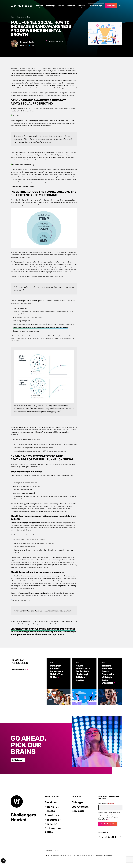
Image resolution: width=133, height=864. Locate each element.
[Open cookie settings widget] (3, 860)
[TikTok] (120, 837)
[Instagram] (106, 837)
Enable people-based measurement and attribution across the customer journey (40, 327)
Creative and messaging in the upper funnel (25, 522)
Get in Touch (17, 760)
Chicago (77, 802)
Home (12, 17)
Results (50, 811)
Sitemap (47, 855)
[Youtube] (113, 837)
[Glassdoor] (116, 837)
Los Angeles (79, 806)
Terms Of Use (71, 855)
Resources (20, 17)
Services (51, 802)
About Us (51, 815)
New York (77, 811)
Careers (50, 824)
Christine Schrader (27, 42)
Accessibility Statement (58, 855)
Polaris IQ (51, 806)
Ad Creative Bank (53, 830)
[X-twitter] (102, 837)
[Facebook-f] (99, 837)
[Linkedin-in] (109, 837)
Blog (28, 17)
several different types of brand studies (35, 593)
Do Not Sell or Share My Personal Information (99, 855)
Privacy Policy (102, 819)
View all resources (19, 670)
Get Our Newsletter (107, 824)
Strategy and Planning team (29, 504)
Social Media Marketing (55, 41)
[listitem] (58, 681)
